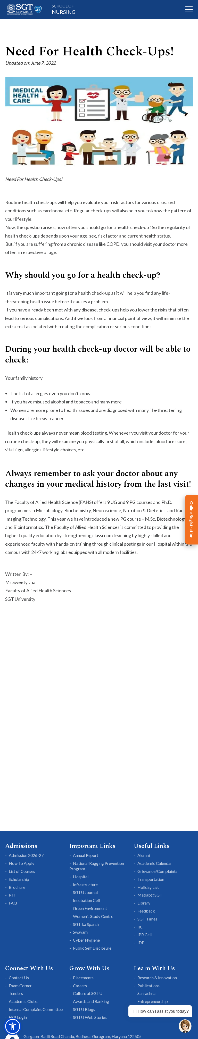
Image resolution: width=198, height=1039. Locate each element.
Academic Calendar (154, 863)
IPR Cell (144, 934)
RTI (12, 894)
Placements (83, 977)
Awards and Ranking (91, 1001)
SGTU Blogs (84, 1009)
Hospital (80, 876)
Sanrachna (146, 993)
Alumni (143, 855)
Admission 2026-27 (26, 855)
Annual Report (85, 855)
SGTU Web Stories (90, 1017)
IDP (140, 942)
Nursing (64, 9)
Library (143, 902)
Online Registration (191, 519)
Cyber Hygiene (86, 939)
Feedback (146, 910)
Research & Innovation (157, 977)
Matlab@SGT (149, 894)
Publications (148, 985)
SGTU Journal (85, 892)
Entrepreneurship (152, 1001)
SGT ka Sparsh (86, 924)
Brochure (17, 887)
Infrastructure (85, 884)
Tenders (16, 993)
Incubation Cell (86, 900)
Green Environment (90, 908)
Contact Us (19, 977)
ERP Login (18, 1017)
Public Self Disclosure (92, 947)
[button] (12, 1026)
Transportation (150, 879)
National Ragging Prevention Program (96, 866)
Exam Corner (20, 985)
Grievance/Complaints (157, 871)
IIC (140, 926)
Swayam (80, 932)
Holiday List (148, 887)
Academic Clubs (23, 1001)
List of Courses (22, 871)
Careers (80, 985)
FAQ (13, 902)
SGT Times (147, 918)
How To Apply (21, 863)
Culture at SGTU (87, 993)
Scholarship (19, 879)
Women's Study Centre (93, 916)
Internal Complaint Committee (36, 1009)
